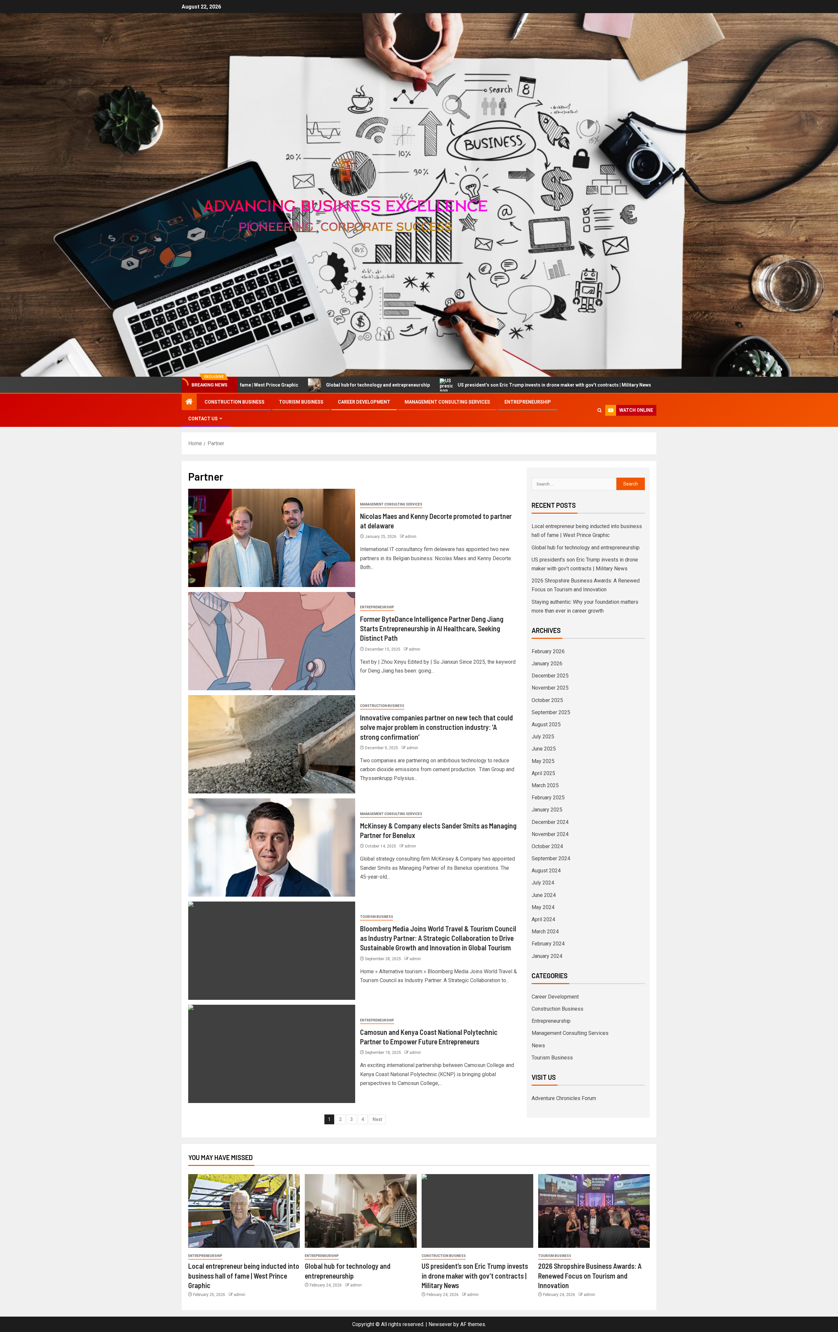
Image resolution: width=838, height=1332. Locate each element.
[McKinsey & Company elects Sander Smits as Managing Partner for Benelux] (271, 847)
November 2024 (550, 834)
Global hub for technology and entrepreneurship (586, 547)
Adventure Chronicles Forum (564, 1098)
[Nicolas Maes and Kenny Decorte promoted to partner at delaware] (271, 538)
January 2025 (547, 810)
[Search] (599, 410)
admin (410, 536)
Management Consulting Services (447, 402)
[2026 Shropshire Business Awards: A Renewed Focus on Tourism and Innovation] (594, 1211)
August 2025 (546, 724)
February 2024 (548, 944)
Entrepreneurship (527, 402)
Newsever (440, 1324)
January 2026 (547, 663)
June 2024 (544, 895)
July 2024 (543, 883)
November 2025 (550, 688)
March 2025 (545, 785)
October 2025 (547, 700)
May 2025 (543, 761)
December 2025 (550, 676)
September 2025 (551, 712)
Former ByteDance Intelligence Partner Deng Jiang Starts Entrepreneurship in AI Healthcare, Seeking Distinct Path (431, 628)
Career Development (364, 402)
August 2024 (546, 870)
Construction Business (234, 402)
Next (377, 1119)
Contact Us (203, 418)
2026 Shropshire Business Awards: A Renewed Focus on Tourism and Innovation (634, 385)
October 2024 (547, 846)
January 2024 (547, 956)
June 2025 (544, 749)
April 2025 (543, 773)
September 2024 (551, 858)
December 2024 (550, 822)
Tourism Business (301, 402)
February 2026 (548, 651)
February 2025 (548, 797)
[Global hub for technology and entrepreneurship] (360, 1211)
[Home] (189, 402)
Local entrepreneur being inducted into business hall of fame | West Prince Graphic (243, 1275)
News (538, 1045)
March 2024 (545, 931)
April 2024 (543, 919)
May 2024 (543, 907)
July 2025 (543, 736)
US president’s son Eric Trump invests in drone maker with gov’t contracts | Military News (422, 385)
